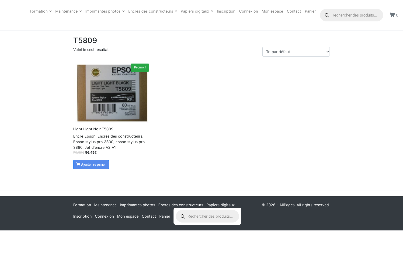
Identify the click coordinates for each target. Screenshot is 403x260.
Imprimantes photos (103, 11)
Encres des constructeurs (150, 11)
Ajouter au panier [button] (93, 164)
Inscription (226, 11)
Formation (39, 11)
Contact (294, 11)
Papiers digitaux (195, 11)
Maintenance (66, 11)
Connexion (248, 11)
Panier (310, 11)
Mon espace (272, 11)
